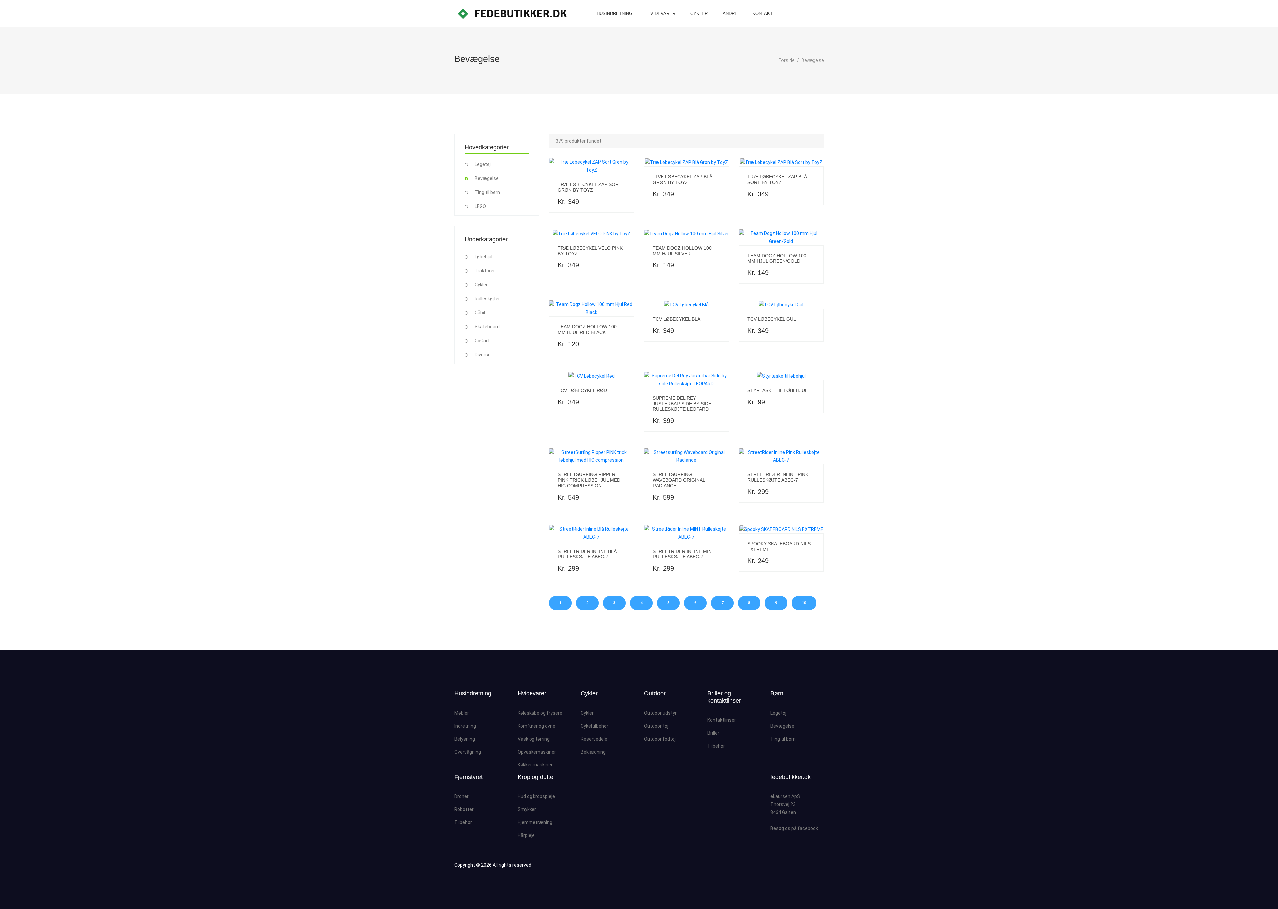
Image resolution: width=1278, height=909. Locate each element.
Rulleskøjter (487, 298)
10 (804, 603)
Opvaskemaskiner (537, 752)
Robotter (464, 809)
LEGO (480, 206)
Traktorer (485, 270)
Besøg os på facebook (794, 828)
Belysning (464, 739)
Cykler (699, 13)
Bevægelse (812, 60)
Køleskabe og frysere (540, 713)
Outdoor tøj (656, 726)
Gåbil (480, 312)
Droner (461, 796)
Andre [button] (730, 13)
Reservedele (594, 739)
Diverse (483, 354)
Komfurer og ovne (536, 726)
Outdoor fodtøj (660, 739)
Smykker (527, 809)
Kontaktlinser (721, 720)
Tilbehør (716, 746)
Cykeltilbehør (594, 726)
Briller (713, 733)
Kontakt (762, 13)
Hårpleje (526, 835)
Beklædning (593, 752)
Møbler (461, 713)
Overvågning (467, 752)
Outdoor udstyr (660, 713)
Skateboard (487, 326)
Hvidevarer (661, 13)
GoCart (482, 340)
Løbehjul (483, 256)
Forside (786, 60)
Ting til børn (487, 192)
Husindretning (614, 13)
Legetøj (483, 164)
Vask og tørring (534, 739)
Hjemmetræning (535, 822)
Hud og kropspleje (536, 796)
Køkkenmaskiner (535, 764)
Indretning (465, 726)
